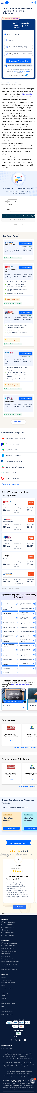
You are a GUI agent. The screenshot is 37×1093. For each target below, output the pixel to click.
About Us (4, 995)
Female (17, 34)
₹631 (31, 538)
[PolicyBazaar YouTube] (25, 1039)
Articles (3, 977)
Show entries (7, 202)
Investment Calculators (11, 943)
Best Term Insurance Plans (26, 747)
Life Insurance (9, 82)
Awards (3, 985)
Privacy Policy (18, 71)
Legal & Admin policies (8, 1003)
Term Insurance (7, 613)
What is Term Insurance (9, 627)
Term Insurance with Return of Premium (25, 618)
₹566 (31, 574)
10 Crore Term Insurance (9, 650)
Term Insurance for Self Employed (9, 645)
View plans (11, 828)
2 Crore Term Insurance (26, 631)
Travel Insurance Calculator (9, 964)
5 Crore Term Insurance (9, 631)
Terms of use (25, 71)
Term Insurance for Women (8, 608)
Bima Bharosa (9, 1048)
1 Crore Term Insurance (9, 604)
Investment (7, 930)
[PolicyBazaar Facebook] (11, 1039)
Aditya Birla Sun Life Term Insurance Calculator (11, 774)
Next (21, 224)
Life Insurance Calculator (26, 627)
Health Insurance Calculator (9, 961)
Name (6, 216)
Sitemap (4, 998)
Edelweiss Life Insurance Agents (22, 82)
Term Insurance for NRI (26, 608)
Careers (3, 1001)
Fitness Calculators (10, 945)
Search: (7, 210)
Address (15, 216)
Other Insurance (9, 935)
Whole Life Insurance (8, 622)
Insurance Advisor (7, 659)
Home (2, 82)
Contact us (4, 1009)
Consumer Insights (7, 988)
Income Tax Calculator (8, 948)
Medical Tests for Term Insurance (26, 640)
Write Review (19, 906)
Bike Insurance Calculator (9, 969)
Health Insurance (9, 932)
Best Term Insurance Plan (25, 603)
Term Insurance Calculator (24, 613)
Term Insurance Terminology (7, 640)
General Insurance (9, 922)
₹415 (31, 557)
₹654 (31, 503)
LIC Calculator (6, 672)
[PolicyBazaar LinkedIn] (20, 1039)
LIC (21, 668)
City (31, 216)
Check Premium (26, 243)
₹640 (31, 520)
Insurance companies (8, 982)
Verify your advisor (7, 1011)
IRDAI (2, 1048)
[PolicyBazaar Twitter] (16, 1039)
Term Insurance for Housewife (8, 635)
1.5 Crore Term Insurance (7, 654)
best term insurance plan (20, 685)
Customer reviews (7, 980)
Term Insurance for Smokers (25, 650)
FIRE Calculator (24, 663)
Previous (16, 224)
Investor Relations (6, 1014)
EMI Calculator (6, 668)
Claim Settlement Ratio (26, 645)
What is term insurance (26, 786)
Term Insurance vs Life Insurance (26, 622)
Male (8, 34)
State (24, 216)
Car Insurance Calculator (9, 967)
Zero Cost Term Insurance (24, 654)
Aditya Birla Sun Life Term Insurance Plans (11, 735)
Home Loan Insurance (26, 659)
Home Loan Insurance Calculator (8, 663)
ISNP (3, 1006)
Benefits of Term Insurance (24, 635)
